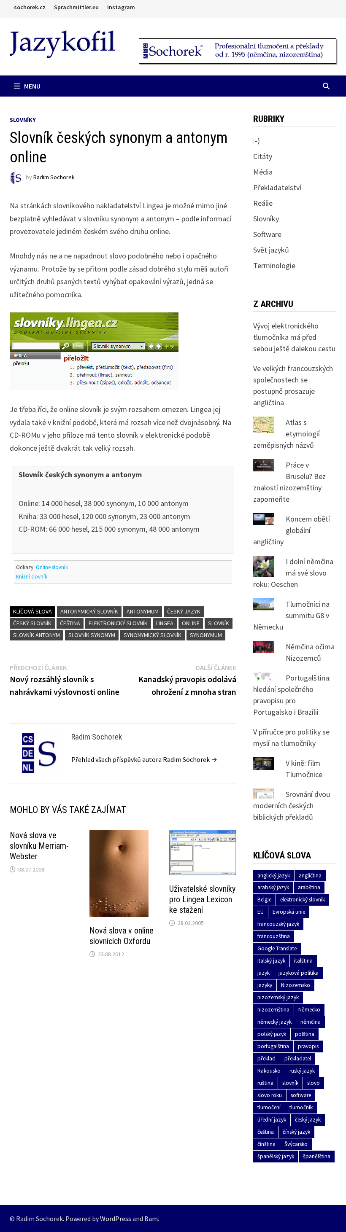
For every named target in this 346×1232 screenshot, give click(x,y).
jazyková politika (298, 972)
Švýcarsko (296, 1144)
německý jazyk (274, 1021)
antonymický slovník (89, 611)
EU (260, 911)
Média (263, 172)
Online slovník (52, 567)
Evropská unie (289, 911)
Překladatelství (277, 187)
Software (267, 234)
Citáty (262, 156)
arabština (309, 887)
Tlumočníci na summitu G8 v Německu (291, 615)
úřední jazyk (271, 1119)
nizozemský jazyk (278, 997)
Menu (32, 86)
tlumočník (301, 1107)
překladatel (297, 1058)
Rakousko (269, 1070)
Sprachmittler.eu (76, 7)
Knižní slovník (31, 576)
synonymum (206, 635)
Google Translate (277, 948)
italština (303, 960)
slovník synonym (91, 635)
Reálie (263, 203)
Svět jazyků (271, 250)
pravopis (308, 1046)
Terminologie (274, 265)
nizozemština (273, 1009)
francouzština (273, 936)
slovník (218, 623)
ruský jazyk (302, 1070)
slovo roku (269, 1095)
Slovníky (23, 120)
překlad (266, 1058)
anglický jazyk (273, 875)
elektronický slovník (118, 623)
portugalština (273, 1046)
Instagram (121, 7)
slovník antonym (36, 635)
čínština (266, 1144)
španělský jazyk (275, 1156)
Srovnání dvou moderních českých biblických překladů (291, 805)
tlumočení (269, 1107)
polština (304, 1034)
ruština (265, 1083)
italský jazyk (271, 960)
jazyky (264, 985)
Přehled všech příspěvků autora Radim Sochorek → (144, 759)
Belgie (264, 899)
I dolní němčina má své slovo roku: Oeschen (293, 573)
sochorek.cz (30, 7)
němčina (310, 1021)
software (301, 1095)
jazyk (263, 972)
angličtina (310, 875)
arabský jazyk (273, 887)
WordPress (115, 1218)
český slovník (32, 623)
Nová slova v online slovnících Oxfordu (121, 935)
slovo (313, 1083)
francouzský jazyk (278, 924)
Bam (151, 1218)
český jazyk (183, 611)
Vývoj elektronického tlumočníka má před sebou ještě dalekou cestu (294, 337)
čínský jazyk (296, 1131)
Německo (309, 1009)
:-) (256, 140)
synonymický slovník (152, 635)
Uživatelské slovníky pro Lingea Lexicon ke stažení (202, 899)
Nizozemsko (295, 985)
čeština (70, 623)
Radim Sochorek (54, 177)
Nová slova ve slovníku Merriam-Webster (39, 845)
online (191, 623)
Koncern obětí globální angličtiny (291, 530)
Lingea (164, 623)
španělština (316, 1156)
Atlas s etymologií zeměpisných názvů (286, 433)
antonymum (143, 611)
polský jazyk (271, 1034)
